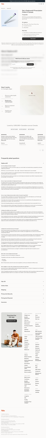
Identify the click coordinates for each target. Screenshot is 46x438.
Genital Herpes (27, 384)
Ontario (26, 365)
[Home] (2, 3)
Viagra (25, 336)
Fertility (26, 399)
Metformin (26, 349)
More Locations (27, 372)
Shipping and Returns (38, 374)
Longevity (26, 396)
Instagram (37, 390)
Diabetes (26, 329)
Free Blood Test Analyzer (27, 402)
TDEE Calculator (38, 336)
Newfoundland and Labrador (28, 361)
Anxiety (37, 324)
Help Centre (38, 369)
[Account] (41, 3)
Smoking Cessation (28, 325)
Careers (37, 381)
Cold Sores (26, 379)
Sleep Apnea (27, 331)
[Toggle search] (39, 3)
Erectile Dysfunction (27, 318)
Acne (25, 327)
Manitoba (26, 358)
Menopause (27, 323)
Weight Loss (27, 315)
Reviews (37, 383)
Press (36, 385)
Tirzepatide (4, 260)
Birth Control (27, 322)
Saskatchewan (27, 370)
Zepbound (37, 350)
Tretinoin (26, 345)
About (36, 379)
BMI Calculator (38, 331)
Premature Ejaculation (26, 390)
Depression (37, 326)
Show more (3, 140)
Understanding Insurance (23, 245)
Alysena (26, 347)
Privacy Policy (22, 416)
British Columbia (28, 356)
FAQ (36, 367)
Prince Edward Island (27, 368)
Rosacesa (37, 317)
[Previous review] (40, 150)
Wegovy (26, 342)
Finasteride (26, 344)
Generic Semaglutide (38, 360)
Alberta (26, 354)
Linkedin (37, 392)
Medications (3, 8)
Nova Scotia (27, 363)
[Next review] (43, 150)
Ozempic (26, 340)
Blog (36, 365)
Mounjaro (4, 259)
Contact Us (37, 371)
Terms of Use (16, 416)
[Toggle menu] (43, 4)
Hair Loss (26, 320)
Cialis (25, 338)
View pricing (26, 27)
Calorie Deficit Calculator (38, 334)
